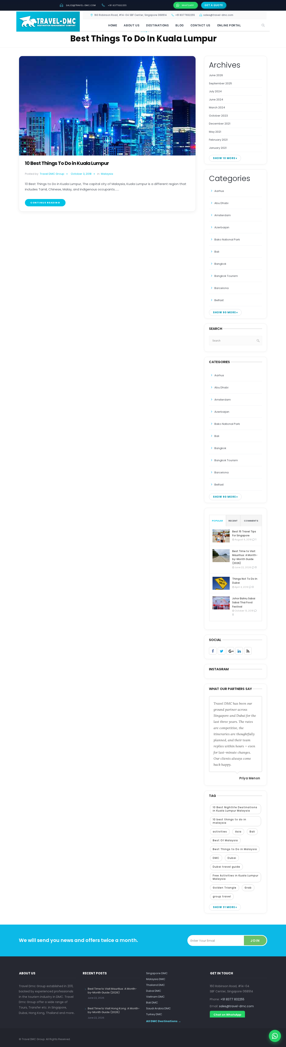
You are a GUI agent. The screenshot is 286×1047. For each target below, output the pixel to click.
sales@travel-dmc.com (81, 5)
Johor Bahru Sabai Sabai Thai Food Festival (243, 602)
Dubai (232, 858)
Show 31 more (224, 907)
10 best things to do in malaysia (229, 821)
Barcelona (221, 288)
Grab (248, 887)
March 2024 (217, 107)
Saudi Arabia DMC (158, 1008)
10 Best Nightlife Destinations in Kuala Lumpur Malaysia (235, 808)
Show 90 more (224, 312)
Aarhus (219, 191)
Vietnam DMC (155, 997)
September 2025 (220, 83)
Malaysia (107, 174)
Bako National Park (227, 240)
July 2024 (215, 91)
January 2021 (218, 148)
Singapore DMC (156, 973)
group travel (222, 896)
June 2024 (216, 99)
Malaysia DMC (155, 979)
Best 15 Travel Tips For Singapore (244, 533)
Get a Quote (214, 5)
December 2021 (219, 124)
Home (112, 25)
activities (220, 831)
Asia (238, 831)
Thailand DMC (155, 985)
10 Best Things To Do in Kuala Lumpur (67, 163)
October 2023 (218, 116)
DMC (216, 858)
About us (131, 25)
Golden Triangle (224, 887)
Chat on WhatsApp (227, 1015)
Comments (251, 520)
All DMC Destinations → (163, 1021)
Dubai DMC (153, 991)
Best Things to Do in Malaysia (235, 849)
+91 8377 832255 (232, 999)
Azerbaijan (221, 227)
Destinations (157, 25)
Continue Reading (45, 202)
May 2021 (215, 132)
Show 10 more (224, 158)
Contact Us (200, 25)
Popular (217, 520)
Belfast (219, 300)
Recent (233, 520)
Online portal (229, 25)
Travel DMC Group (52, 174)
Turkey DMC (154, 1014)
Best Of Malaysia (225, 840)
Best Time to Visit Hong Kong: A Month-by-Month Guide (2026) (114, 1010)
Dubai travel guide (226, 866)
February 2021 (218, 140)
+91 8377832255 (117, 5)
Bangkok (220, 264)
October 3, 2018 (81, 174)
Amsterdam (222, 215)
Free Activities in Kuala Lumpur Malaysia (235, 877)
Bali (216, 252)
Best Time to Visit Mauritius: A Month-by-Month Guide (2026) (245, 557)
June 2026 (216, 75)
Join (255, 940)
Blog (179, 25)
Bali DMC (152, 1003)
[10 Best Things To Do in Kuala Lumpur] (107, 105)
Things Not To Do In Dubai (244, 581)
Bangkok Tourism (226, 276)
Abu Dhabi (221, 203)
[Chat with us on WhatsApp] (275, 1036)
